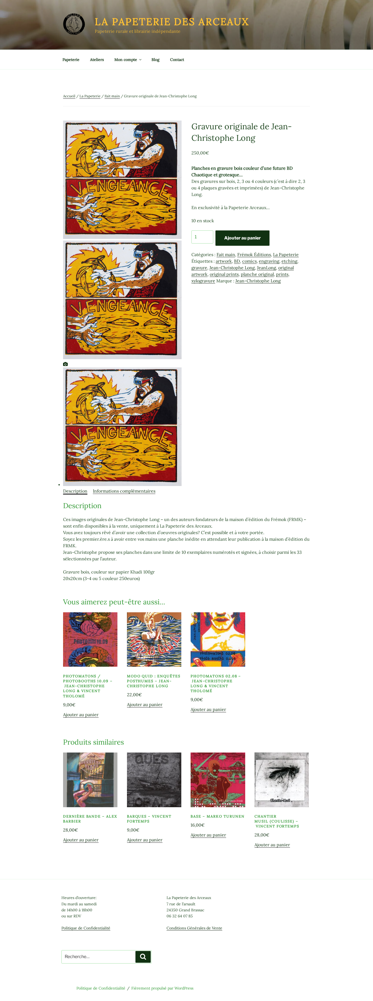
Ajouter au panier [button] (81, 714)
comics (249, 261)
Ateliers (97, 59)
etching (289, 261)
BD (237, 261)
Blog (155, 59)
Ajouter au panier (242, 238)
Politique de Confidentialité (85, 928)
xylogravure (203, 280)
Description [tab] (75, 491)
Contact (177, 59)
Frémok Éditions (254, 254)
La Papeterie (89, 96)
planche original (257, 274)
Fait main (112, 96)
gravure (199, 267)
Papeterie (71, 59)
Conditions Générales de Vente (194, 928)
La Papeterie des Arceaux (172, 21)
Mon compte (125, 59)
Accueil (69, 96)
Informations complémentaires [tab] (124, 491)
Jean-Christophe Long (232, 267)
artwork (224, 261)
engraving (269, 261)
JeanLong (266, 267)
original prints (224, 274)
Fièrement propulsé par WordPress (162, 988)
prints (282, 274)
